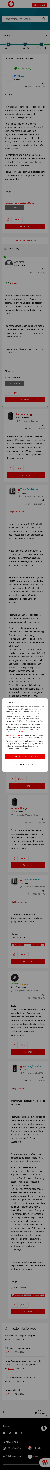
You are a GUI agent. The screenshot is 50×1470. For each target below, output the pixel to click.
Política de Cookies (26, 732)
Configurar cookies (25, 764)
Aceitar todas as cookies (25, 756)
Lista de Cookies (14, 735)
